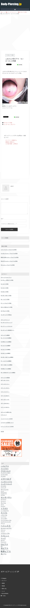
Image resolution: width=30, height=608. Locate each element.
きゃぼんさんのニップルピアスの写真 (9, 253)
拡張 (1, 546)
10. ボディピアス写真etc (6, 314)
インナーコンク (6, 484)
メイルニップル (5, 533)
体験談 (3, 583)
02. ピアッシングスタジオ (6, 326)
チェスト (3, 506)
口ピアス (4, 544)
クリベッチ (3, 487)
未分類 (2, 431)
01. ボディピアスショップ (6, 322)
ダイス (2, 504)
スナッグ (2, 491)
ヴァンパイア (3, 542)
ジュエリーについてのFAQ (7, 418)
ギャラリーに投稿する (11, 140)
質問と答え (4, 588)
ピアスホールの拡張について (7, 422)
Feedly (4, 595)
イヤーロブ (6, 479)
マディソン (3, 530)
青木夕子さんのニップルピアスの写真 (9, 261)
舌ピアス (13, 124)
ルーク (3, 540)
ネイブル (4, 513)
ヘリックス (6, 526)
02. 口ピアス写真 (4, 284)
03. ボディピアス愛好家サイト (7, 330)
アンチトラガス (4, 474)
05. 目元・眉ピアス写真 (6, 295)
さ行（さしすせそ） (5, 388)
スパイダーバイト (4, 493)
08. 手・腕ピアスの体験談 (6, 364)
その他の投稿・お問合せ (11, 143)
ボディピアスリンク (5, 319)
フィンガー (4, 518)
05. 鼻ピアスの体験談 (5, 353)
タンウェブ (3, 499)
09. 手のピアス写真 (5, 311)
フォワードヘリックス (6, 521)
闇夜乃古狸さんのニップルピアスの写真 (9, 257)
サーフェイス (4, 489)
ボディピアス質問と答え (6, 412)
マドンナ (3, 531)
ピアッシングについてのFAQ (7, 426)
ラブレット (5, 536)
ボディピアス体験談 (5, 335)
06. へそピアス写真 (5, 299)
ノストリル (4, 515)
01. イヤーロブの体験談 (6, 338)
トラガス (4, 508)
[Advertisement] (15, 31)
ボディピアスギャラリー (6, 277)
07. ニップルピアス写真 (6, 303)
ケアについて (4, 414)
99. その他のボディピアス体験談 (8, 372)
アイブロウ (5, 468)
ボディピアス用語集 (5, 377)
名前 (2, 218)
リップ (3, 538)
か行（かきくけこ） (5, 384)
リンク (3, 591)
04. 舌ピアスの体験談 (5, 349)
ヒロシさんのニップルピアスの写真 (8, 249)
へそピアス (5, 466)
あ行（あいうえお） (5, 380)
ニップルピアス (5, 510)
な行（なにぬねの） (5, 395)
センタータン (7, 124)
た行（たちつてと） (5, 391)
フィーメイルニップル (6, 520)
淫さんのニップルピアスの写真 (8, 265)
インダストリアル (6, 481)
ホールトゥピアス (6, 528)
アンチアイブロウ (5, 472)
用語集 (3, 585)
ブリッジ (3, 523)
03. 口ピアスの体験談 (5, 345)
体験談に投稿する (9, 142)
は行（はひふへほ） (5, 399)
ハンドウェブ (3, 516)
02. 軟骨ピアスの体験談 (6, 341)
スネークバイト (4, 492)
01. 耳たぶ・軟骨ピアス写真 (7, 280)
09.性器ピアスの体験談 (6, 368)
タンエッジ (3, 501)
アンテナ (3, 476)
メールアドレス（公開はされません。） (8, 223)
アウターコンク (6, 471)
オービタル (3, 486)
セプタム (3, 495)
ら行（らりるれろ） (5, 407)
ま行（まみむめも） (5, 403)
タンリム (3, 503)
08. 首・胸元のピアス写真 (6, 307)
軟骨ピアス (6, 551)
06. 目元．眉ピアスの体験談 (7, 357)
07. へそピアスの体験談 (6, 361)
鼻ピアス (3, 554)
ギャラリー (4, 580)
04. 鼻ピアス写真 (4, 291)
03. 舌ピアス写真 (8, 122)
